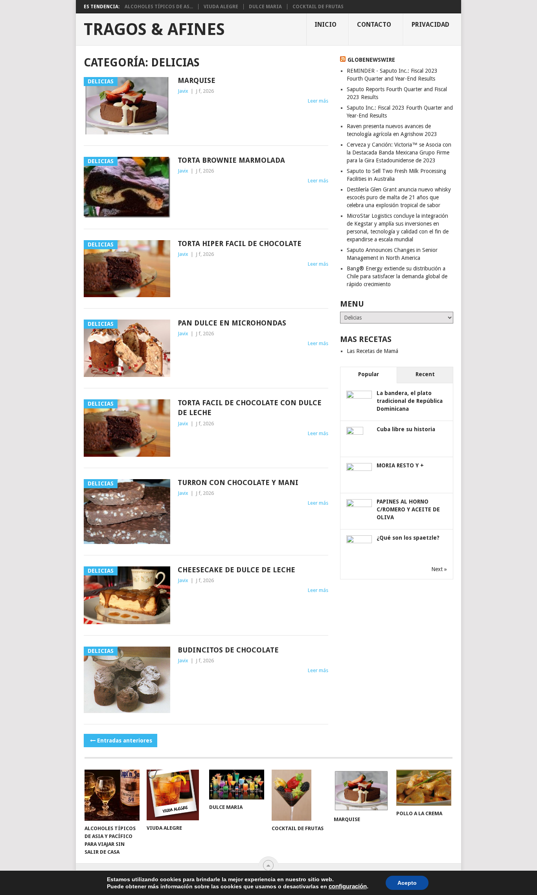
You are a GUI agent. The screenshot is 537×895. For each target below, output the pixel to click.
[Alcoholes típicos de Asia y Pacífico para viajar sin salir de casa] (112, 795)
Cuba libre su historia (406, 429)
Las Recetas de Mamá (372, 351)
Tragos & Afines (154, 29)
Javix (183, 91)
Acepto (407, 883)
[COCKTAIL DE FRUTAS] (299, 795)
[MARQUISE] (361, 791)
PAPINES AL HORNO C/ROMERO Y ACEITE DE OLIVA (408, 509)
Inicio (325, 24)
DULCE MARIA (265, 6)
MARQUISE (196, 80)
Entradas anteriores (124, 740)
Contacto (374, 24)
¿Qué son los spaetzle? (408, 538)
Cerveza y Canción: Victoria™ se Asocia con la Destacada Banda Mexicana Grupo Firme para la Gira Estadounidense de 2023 (399, 153)
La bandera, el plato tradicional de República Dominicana (410, 401)
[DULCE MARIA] (236, 784)
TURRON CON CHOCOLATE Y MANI (238, 482)
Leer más (318, 101)
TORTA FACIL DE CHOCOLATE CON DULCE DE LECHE (250, 408)
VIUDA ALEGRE (221, 6)
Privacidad (430, 24)
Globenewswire (371, 60)
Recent (425, 374)
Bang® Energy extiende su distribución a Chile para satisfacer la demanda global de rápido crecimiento (397, 276)
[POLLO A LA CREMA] (423, 788)
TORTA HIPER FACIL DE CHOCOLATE (240, 243)
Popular (368, 374)
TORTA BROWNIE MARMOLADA (231, 160)
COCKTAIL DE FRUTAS (318, 6)
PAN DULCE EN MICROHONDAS (232, 323)
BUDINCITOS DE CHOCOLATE (228, 650)
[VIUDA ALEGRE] (174, 795)
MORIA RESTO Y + (400, 465)
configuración (348, 886)
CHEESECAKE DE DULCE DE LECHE (236, 570)
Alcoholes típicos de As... (159, 6)
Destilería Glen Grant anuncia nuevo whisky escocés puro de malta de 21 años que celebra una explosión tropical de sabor (399, 197)
